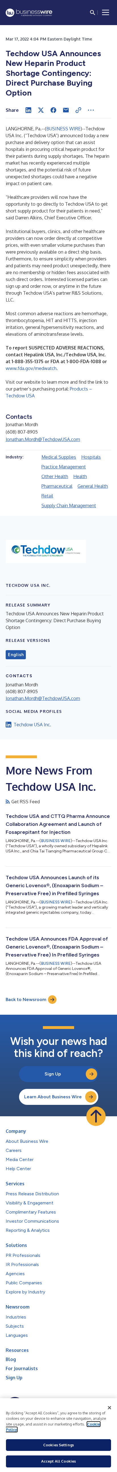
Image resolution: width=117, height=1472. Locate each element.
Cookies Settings (58, 1445)
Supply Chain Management (68, 505)
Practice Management (63, 467)
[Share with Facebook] (53, 110)
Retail (47, 496)
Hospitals (91, 457)
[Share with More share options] (90, 110)
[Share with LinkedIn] (28, 110)
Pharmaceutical (56, 486)
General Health (93, 486)
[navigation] (105, 12)
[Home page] (29, 13)
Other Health (54, 476)
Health (80, 476)
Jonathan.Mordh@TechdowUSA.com (43, 439)
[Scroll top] (96, 1116)
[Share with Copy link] (78, 110)
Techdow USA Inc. (32, 724)
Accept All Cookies (58, 1461)
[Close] (109, 1407)
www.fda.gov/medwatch (31, 368)
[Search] (92, 12)
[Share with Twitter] (40, 110)
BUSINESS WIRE (63, 129)
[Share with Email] (65, 110)
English (16, 654)
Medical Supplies (58, 457)
